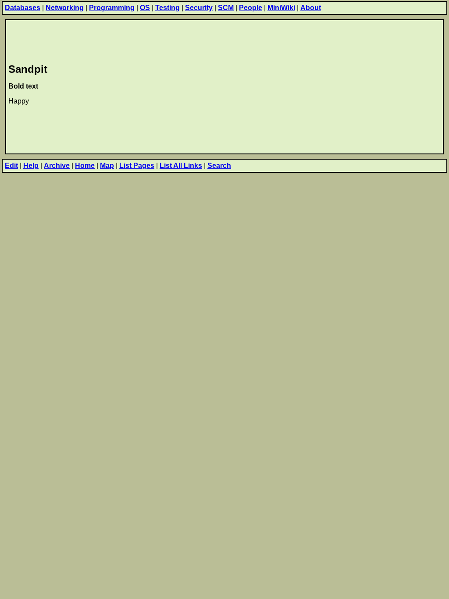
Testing (167, 7)
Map (107, 165)
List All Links (181, 165)
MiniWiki (281, 7)
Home (85, 165)
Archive (57, 165)
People (250, 7)
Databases (22, 7)
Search (219, 165)
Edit (11, 165)
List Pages (136, 165)
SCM (226, 7)
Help (31, 165)
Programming (112, 7)
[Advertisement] (168, 40)
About (310, 7)
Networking (65, 7)
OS (145, 7)
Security (199, 7)
